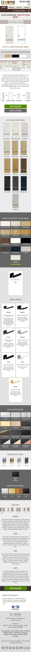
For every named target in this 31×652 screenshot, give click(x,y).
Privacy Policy (26, 641)
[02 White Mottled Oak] (5, 223)
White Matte (6, 138)
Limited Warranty (5, 641)
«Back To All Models (16, 111)
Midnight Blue (23, 192)
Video (15, 634)
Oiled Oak (15, 174)
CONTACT (27, 7)
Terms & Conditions (16, 641)
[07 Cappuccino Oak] (5, 232)
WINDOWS (11, 7)
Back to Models (13, 22)
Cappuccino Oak (24, 156)
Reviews (20, 634)
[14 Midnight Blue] (15, 249)
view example (5, 494)
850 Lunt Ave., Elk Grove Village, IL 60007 (17, 625)
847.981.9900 (25, 2)
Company (6, 634)
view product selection (19, 10)
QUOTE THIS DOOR (15, 106)
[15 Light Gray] (26, 249)
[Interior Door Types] (15, 513)
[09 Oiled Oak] (26, 232)
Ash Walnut (24, 138)
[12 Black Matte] (26, 240)
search (29, 4)
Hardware (24, 632)
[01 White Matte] (15, 240)
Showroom (15, 623)
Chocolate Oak (23, 174)
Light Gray (15, 209)
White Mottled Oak (15, 138)
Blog (11, 634)
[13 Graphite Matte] (5, 249)
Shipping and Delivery (16, 642)
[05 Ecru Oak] (15, 223)
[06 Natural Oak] (26, 223)
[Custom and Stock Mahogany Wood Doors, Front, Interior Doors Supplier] (9, 3)
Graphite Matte (15, 192)
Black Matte (7, 192)
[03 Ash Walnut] (15, 257)
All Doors (20, 22)
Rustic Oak (7, 174)
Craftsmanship (5, 631)
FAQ (25, 634)
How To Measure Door (17, 631)
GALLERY (19, 7)
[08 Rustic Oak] (15, 232)
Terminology (17, 632)
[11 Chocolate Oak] (5, 240)
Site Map (15, 636)
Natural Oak (15, 156)
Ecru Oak (7, 156)
